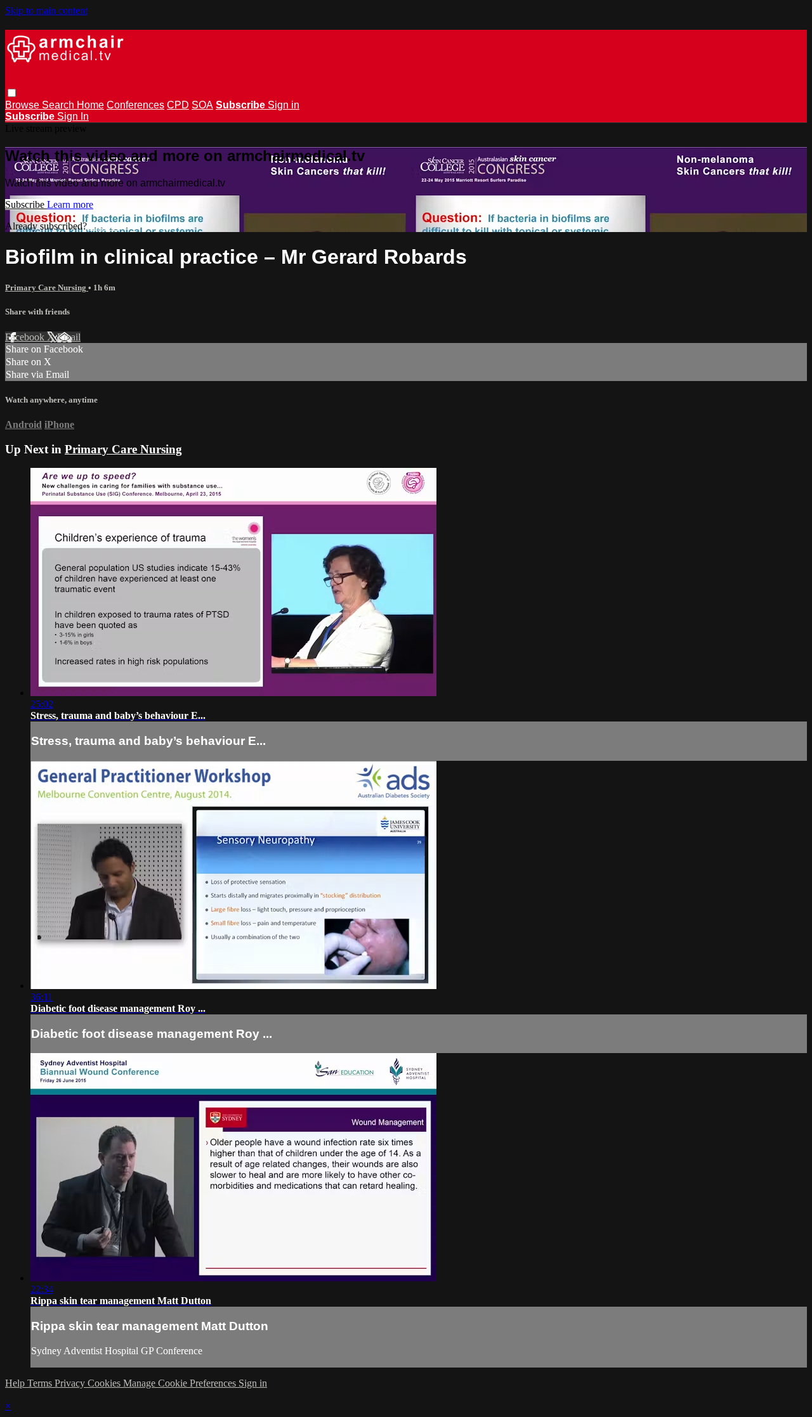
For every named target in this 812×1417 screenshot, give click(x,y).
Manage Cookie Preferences (181, 1383)
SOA (202, 105)
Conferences (135, 105)
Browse (23, 105)
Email (69, 337)
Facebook (26, 337)
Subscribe (26, 204)
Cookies (105, 1383)
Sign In (73, 116)
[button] (12, 93)
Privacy (71, 1383)
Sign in (283, 105)
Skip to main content (46, 10)
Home (90, 105)
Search (59, 105)
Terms (41, 1383)
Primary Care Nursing (46, 287)
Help (16, 1383)
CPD (178, 105)
